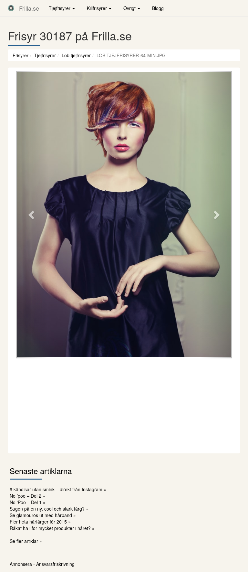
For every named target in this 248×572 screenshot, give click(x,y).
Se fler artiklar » (26, 541)
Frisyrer (20, 55)
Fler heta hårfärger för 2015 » (40, 521)
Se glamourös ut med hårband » (43, 515)
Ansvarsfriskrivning (55, 564)
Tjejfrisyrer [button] (60, 8)
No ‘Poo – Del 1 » (28, 502)
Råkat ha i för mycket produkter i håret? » (52, 528)
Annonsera (21, 564)
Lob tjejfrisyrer (76, 55)
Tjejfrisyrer (45, 55)
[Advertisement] (124, 405)
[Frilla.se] (11, 8)
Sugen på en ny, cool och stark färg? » (49, 508)
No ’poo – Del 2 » (27, 496)
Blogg (158, 8)
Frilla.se (29, 8)
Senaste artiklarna (41, 470)
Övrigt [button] (130, 8)
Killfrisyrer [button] (97, 8)
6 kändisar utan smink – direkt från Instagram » (58, 489)
